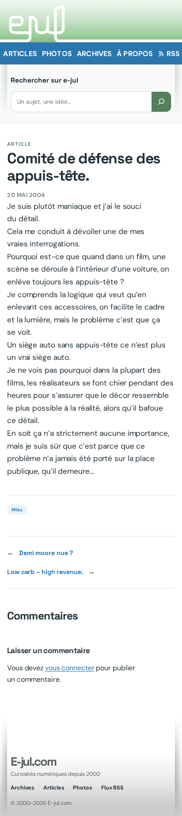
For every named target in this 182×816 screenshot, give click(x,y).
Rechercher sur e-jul (44, 80)
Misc (17, 509)
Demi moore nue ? (46, 553)
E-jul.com (33, 761)
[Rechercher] (161, 102)
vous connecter (70, 667)
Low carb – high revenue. (45, 572)
